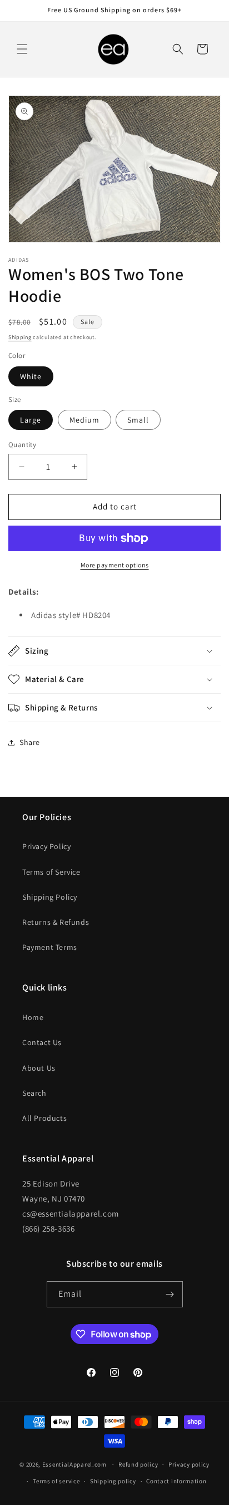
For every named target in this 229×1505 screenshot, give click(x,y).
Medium (84, 420)
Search (34, 1093)
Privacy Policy (46, 846)
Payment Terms (49, 947)
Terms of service (56, 1481)
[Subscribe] (170, 1294)
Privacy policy (189, 1464)
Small (138, 420)
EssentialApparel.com (74, 1464)
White (31, 376)
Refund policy (138, 1464)
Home (32, 1017)
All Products (44, 1118)
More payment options (115, 565)
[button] (22, 49)
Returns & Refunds (55, 922)
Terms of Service (51, 872)
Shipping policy (113, 1481)
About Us (39, 1068)
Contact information (176, 1481)
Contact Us (42, 1042)
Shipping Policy (49, 897)
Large (30, 420)
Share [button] (29, 742)
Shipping (20, 337)
